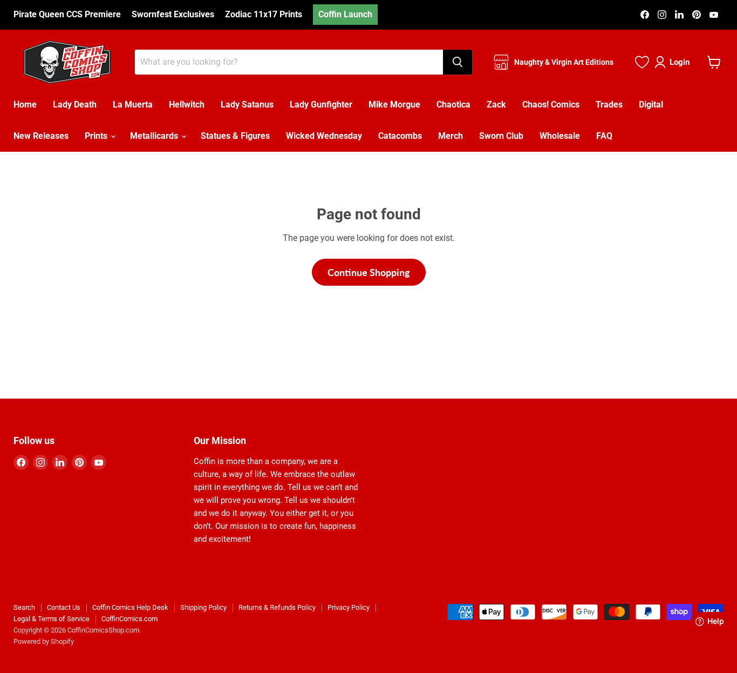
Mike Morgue (394, 104)
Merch (450, 136)
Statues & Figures (235, 136)
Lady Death (75, 104)
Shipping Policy (203, 607)
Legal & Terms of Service (51, 619)
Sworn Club (501, 136)
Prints (97, 136)
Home (25, 104)
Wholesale (560, 136)
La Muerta (133, 104)
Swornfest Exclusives (173, 14)
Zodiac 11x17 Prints (263, 14)
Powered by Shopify (43, 641)
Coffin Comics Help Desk (130, 607)
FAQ (604, 136)
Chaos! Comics (550, 104)
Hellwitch (186, 104)
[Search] (457, 62)
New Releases (41, 136)
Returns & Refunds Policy (277, 607)
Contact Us (63, 607)
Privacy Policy (348, 607)
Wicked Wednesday (324, 136)
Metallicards (155, 136)
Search (24, 607)
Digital (651, 104)
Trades (609, 104)
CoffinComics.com (129, 619)
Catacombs (400, 136)
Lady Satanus (247, 104)
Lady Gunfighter (321, 104)
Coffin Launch (345, 14)
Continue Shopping (368, 272)
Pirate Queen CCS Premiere (67, 14)
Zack (496, 104)
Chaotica (453, 104)
